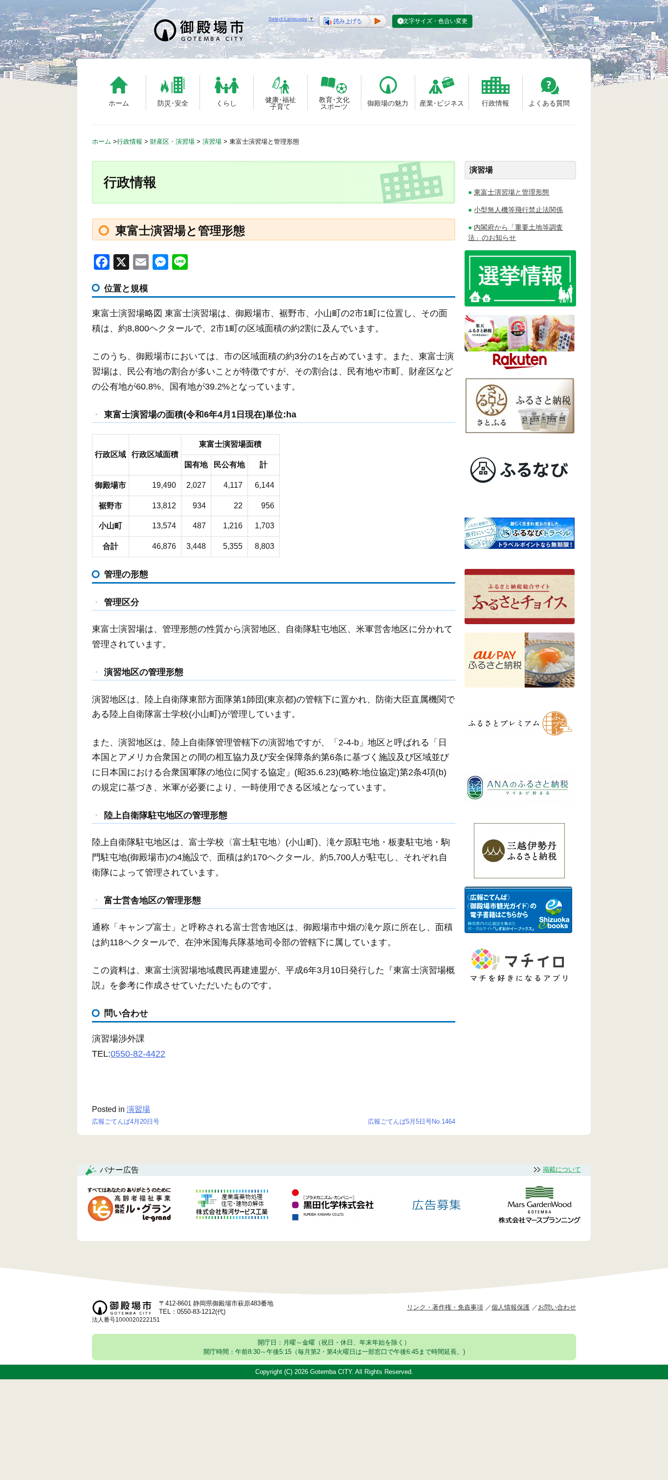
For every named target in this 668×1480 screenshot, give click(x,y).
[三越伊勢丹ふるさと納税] (520, 875)
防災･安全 (172, 103)
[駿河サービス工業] (231, 1206)
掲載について (562, 1169)
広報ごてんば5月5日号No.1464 (411, 1121)
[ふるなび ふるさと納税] (520, 494)
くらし (226, 103)
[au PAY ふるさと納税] (520, 685)
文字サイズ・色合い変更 (435, 21)
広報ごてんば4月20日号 (125, 1121)
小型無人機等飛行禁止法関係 (518, 210)
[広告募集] (436, 1206)
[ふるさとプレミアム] (520, 748)
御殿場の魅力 (387, 103)
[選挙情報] (520, 304)
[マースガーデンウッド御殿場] (539, 1206)
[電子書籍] (518, 930)
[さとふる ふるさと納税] (520, 431)
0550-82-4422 (138, 1054)
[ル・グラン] (129, 1206)
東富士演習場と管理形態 (511, 192)
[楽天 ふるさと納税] (520, 367)
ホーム (119, 103)
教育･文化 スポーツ (334, 103)
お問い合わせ (557, 1307)
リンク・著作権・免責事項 (445, 1307)
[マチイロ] (518, 985)
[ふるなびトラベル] (520, 558)
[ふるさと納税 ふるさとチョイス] (520, 621)
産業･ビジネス (442, 103)
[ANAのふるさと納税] (520, 812)
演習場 (138, 1109)
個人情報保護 (510, 1307)
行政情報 (495, 103)
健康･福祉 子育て (280, 103)
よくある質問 (549, 103)
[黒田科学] (334, 1206)
